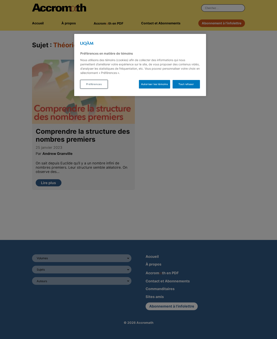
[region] (140, 65)
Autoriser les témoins (154, 84)
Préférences (94, 84)
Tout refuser (186, 84)
